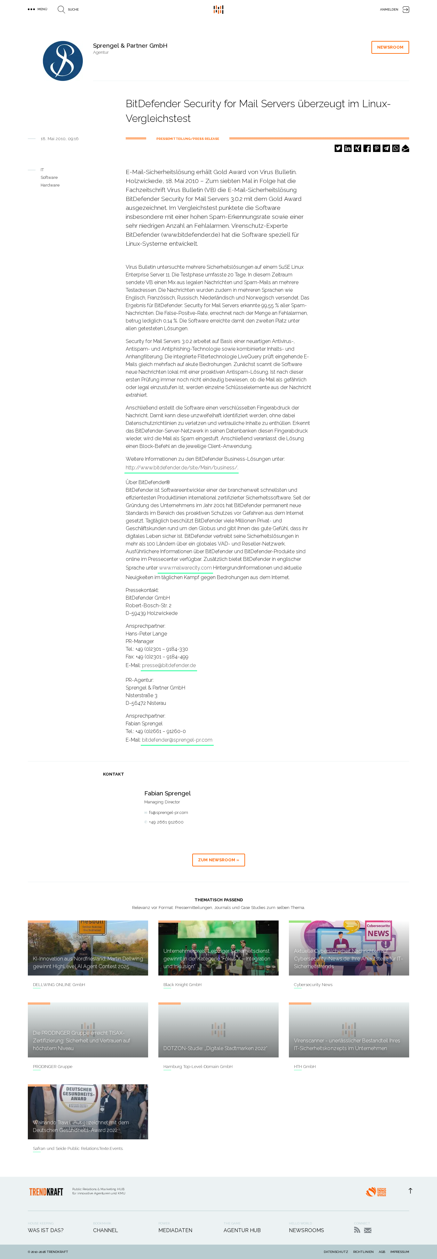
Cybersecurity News (313, 984)
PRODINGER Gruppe (52, 1066)
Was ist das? (46, 1230)
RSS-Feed (357, 1230)
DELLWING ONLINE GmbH (59, 984)
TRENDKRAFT (57, 1252)
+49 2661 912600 (166, 822)
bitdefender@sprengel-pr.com (177, 740)
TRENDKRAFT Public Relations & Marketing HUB (218, 9)
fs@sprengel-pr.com (168, 812)
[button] (338, 148)
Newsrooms (306, 1230)
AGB (382, 1252)
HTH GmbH (305, 1066)
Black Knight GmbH (182, 984)
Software (49, 177)
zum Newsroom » (218, 859)
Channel (105, 1230)
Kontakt (367, 1230)
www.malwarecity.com (185, 568)
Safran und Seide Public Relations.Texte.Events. (78, 1148)
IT (42, 169)
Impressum (399, 1252)
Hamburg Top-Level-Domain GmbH (198, 1066)
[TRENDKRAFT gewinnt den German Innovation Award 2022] (376, 1193)
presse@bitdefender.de (169, 665)
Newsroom (390, 47)
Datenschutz (336, 1252)
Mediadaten (175, 1230)
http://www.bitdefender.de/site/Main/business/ (181, 468)
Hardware (50, 185)
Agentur (101, 52)
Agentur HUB (242, 1230)
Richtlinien (363, 1252)
